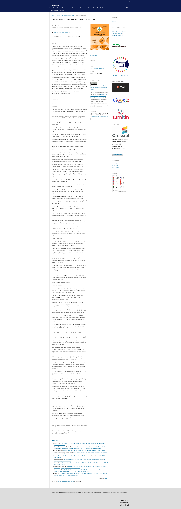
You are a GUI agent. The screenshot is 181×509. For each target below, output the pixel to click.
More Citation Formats (96, 119)
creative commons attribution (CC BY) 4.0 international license (99, 96)
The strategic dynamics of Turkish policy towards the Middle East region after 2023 (83, 459)
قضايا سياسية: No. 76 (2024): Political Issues (91, 448)
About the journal (72, 7)
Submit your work (90, 7)
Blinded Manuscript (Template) (119, 31)
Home (53, 15)
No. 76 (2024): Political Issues (68, 15)
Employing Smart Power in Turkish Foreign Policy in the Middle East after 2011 (80, 462)
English (114, 21)
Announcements (54, 10)
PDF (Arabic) (94, 55)
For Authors (115, 165)
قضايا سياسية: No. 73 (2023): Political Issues (68, 475)
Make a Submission (117, 154)
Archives (58, 15)
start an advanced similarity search (66, 481)
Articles (81, 7)
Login (129, 1)
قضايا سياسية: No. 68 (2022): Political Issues (95, 450)
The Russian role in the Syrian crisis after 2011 (73, 450)
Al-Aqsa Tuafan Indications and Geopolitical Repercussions (86, 452)
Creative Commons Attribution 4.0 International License (98, 87)
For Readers (115, 163)
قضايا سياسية (54, 5)
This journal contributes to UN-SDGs (120, 75)
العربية (113, 19)
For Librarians (115, 167)
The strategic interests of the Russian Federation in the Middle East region (79, 443)
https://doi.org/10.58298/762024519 (62, 32)
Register (62, 10)
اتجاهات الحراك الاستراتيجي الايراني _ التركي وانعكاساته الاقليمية (74, 455)
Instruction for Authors (117, 30)
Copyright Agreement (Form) (119, 35)
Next (105, 478)
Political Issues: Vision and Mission (57, 7)
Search (129, 7)
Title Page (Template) (117, 33)
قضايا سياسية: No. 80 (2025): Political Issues (79, 471)
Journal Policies (101, 7)
